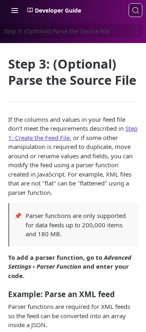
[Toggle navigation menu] (14, 10)
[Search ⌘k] (135, 10)
